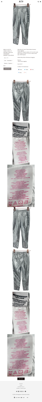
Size (5, 57)
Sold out (7, 68)
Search (21, 383)
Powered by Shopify (25, 394)
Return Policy (21, 386)
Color (5, 60)
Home (21, 385)
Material (5, 63)
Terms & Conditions (21, 388)
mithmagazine (18, 394)
